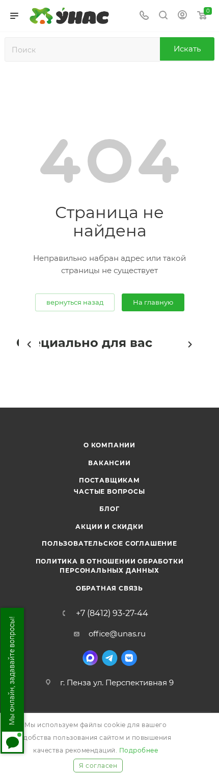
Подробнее (138, 750)
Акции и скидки (109, 526)
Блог (109, 509)
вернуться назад (74, 302)
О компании (109, 445)
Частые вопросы (109, 491)
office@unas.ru (117, 633)
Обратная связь (109, 588)
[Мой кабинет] (182, 16)
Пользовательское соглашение (109, 543)
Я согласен (98, 765)
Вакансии (109, 463)
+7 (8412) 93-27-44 (112, 613)
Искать (187, 48)
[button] (29, 344)
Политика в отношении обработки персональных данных (110, 565)
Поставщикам (109, 480)
